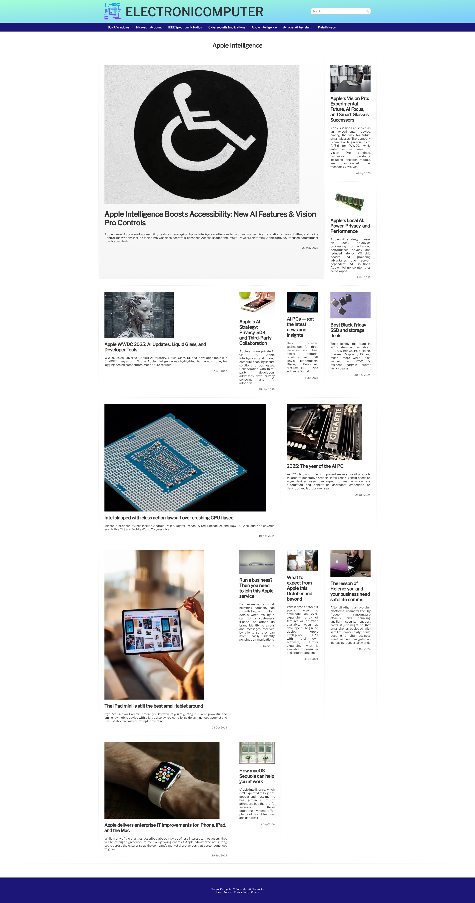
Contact (255, 892)
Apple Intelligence (264, 27)
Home (218, 892)
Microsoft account (149, 27)
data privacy (327, 27)
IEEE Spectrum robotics (185, 27)
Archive (228, 892)
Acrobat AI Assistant (297, 27)
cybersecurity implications (226, 27)
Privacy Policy (242, 892)
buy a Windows (119, 27)
